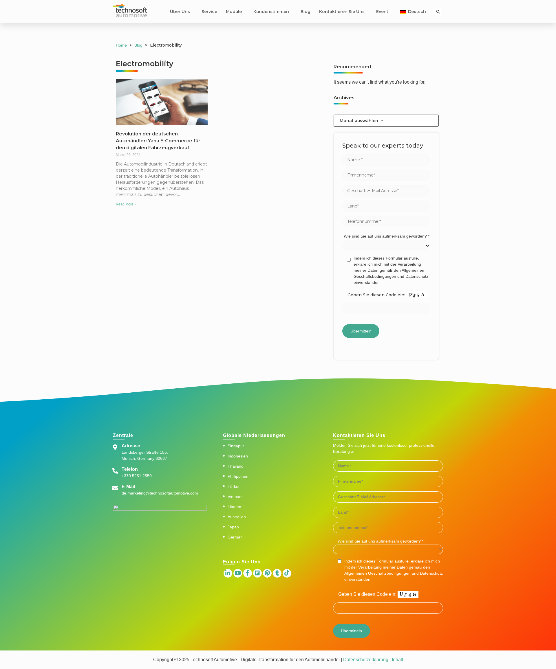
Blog (305, 11)
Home (121, 45)
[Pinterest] (267, 573)
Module (234, 11)
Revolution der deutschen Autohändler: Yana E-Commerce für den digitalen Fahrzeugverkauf (158, 140)
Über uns (180, 11)
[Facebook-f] (248, 573)
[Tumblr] (277, 573)
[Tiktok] (287, 573)
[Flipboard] (257, 573)
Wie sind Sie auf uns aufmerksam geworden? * (386, 236)
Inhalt (397, 659)
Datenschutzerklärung (365, 659)
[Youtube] (238, 573)
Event (382, 11)
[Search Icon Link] (438, 11)
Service (209, 11)
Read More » (126, 204)
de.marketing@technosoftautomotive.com (160, 493)
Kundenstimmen (271, 11)
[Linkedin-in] (228, 573)
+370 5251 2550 (137, 475)
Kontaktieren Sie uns (342, 11)
